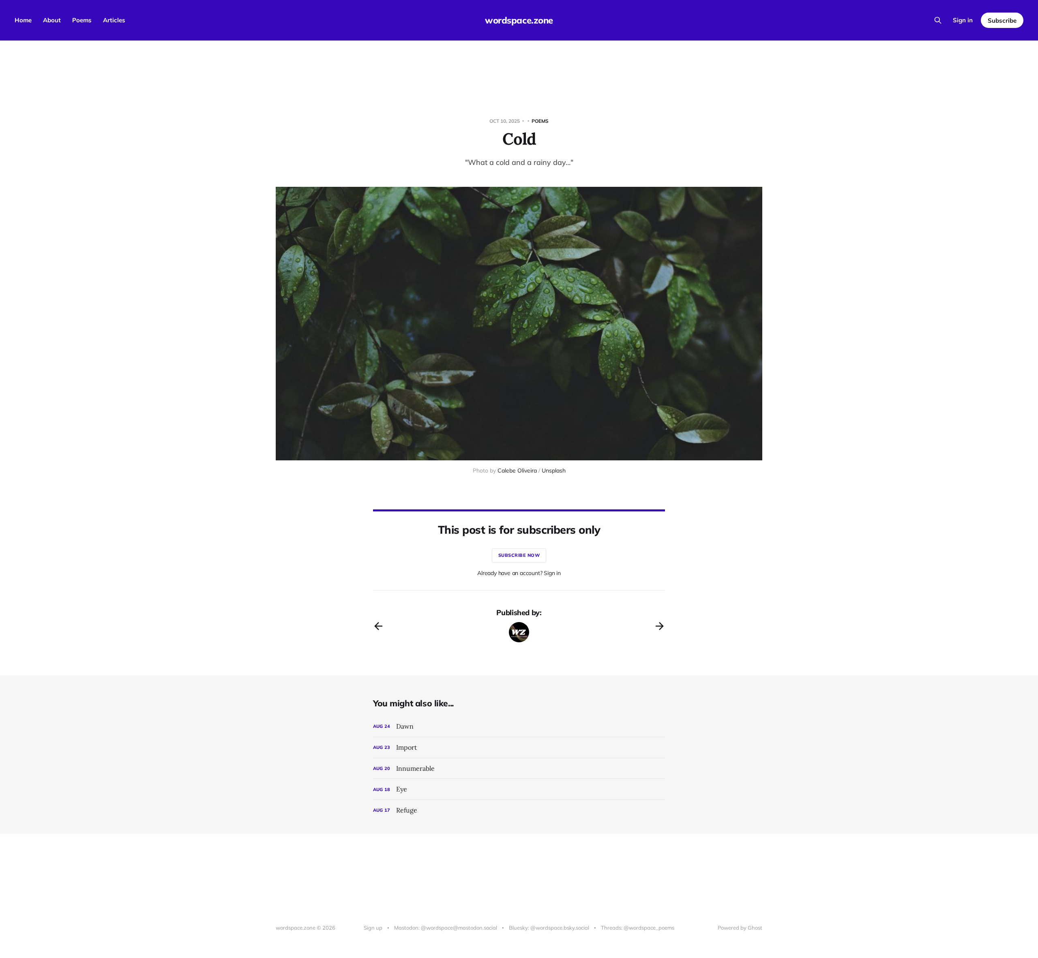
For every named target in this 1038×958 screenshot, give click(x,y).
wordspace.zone (519, 20)
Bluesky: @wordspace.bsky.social (549, 927)
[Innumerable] (519, 768)
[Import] (519, 747)
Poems (82, 20)
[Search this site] (938, 20)
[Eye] (519, 789)
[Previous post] (378, 626)
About (52, 20)
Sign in (963, 20)
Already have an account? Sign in (519, 573)
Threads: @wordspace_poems (637, 927)
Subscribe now (519, 555)
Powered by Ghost (740, 927)
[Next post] (659, 626)
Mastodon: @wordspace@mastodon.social (445, 927)
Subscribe (1002, 20)
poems (540, 121)
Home (23, 20)
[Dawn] (519, 726)
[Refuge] (519, 810)
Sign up (373, 927)
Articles (114, 20)
